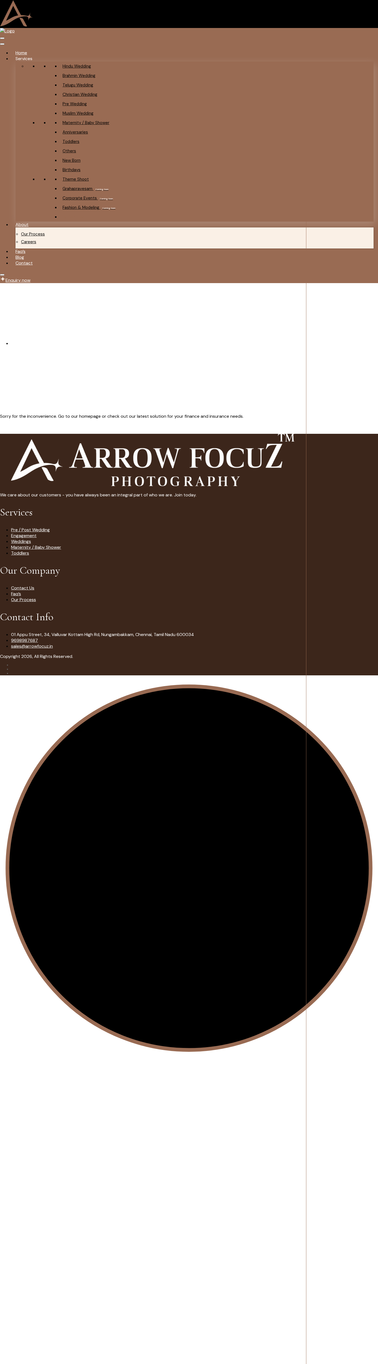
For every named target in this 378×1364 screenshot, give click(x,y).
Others (69, 151)
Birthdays (72, 170)
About (22, 224)
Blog (19, 257)
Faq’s (20, 251)
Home (21, 53)
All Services (74, 217)
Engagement (24, 536)
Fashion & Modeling (89, 207)
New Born (72, 160)
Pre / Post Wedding (30, 530)
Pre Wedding (75, 104)
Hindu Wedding (77, 66)
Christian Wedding (80, 94)
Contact (24, 263)
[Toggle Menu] (2, 44)
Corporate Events (88, 198)
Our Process (33, 234)
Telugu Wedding (78, 85)
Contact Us (22, 588)
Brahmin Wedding (79, 75)
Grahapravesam (85, 188)
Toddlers (71, 141)
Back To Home (14, 426)
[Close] (2, 275)
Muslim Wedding (78, 113)
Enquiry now (18, 280)
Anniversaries (75, 132)
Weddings (21, 541)
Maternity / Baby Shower (86, 122)
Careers (28, 242)
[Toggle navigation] (2, 38)
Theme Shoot (76, 179)
